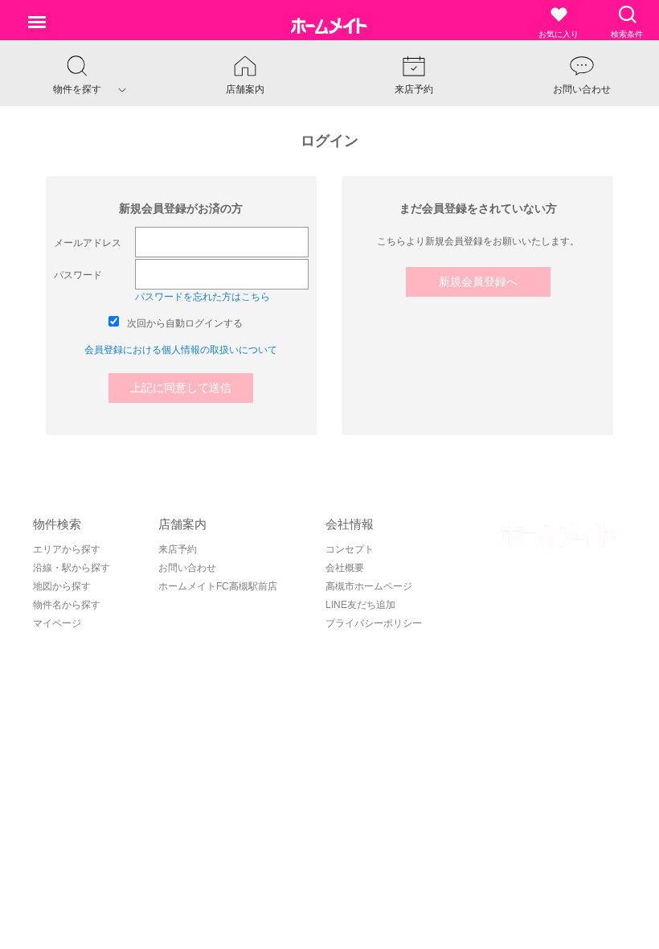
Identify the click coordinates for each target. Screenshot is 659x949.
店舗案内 (182, 524)
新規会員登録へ (478, 281)
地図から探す (62, 586)
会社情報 (349, 524)
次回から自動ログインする (185, 323)
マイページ (57, 623)
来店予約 (177, 549)
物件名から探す (66, 604)
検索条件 (627, 34)
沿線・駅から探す (71, 567)
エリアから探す (66, 549)
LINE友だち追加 (360, 604)
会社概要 (344, 567)
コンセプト (349, 549)
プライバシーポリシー (373, 623)
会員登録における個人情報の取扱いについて (180, 349)
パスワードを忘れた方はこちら (202, 296)
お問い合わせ (187, 567)
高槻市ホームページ (368, 586)
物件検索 (57, 524)
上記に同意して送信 (180, 387)
